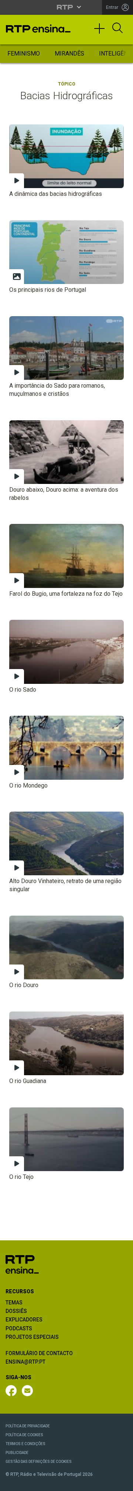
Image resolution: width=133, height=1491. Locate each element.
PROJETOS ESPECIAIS (32, 1337)
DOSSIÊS (16, 1311)
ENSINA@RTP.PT (25, 1362)
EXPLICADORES (24, 1320)
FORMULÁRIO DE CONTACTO (39, 1353)
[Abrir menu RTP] (66, 7)
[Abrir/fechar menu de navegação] (102, 31)
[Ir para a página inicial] (22, 1263)
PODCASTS (19, 1328)
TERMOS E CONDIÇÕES (25, 1444)
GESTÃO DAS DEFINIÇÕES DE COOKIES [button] (39, 1462)
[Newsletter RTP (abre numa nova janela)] (27, 1390)
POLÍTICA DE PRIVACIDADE (28, 1426)
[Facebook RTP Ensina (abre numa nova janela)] (11, 1390)
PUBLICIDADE (17, 1453)
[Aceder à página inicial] (38, 28)
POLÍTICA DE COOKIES (24, 1435)
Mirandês (69, 53)
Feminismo (23, 53)
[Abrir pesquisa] (117, 29)
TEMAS (14, 1303)
